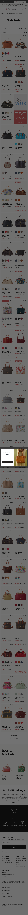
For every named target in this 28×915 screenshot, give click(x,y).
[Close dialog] (26, 449)
